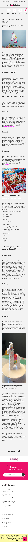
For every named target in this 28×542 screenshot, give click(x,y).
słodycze (20, 25)
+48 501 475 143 (8, 1)
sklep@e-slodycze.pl (20, 1)
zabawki (7, 164)
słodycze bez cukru (8, 126)
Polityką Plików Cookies (10, 537)
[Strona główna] (14, 5)
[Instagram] (9, 505)
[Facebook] (4, 505)
